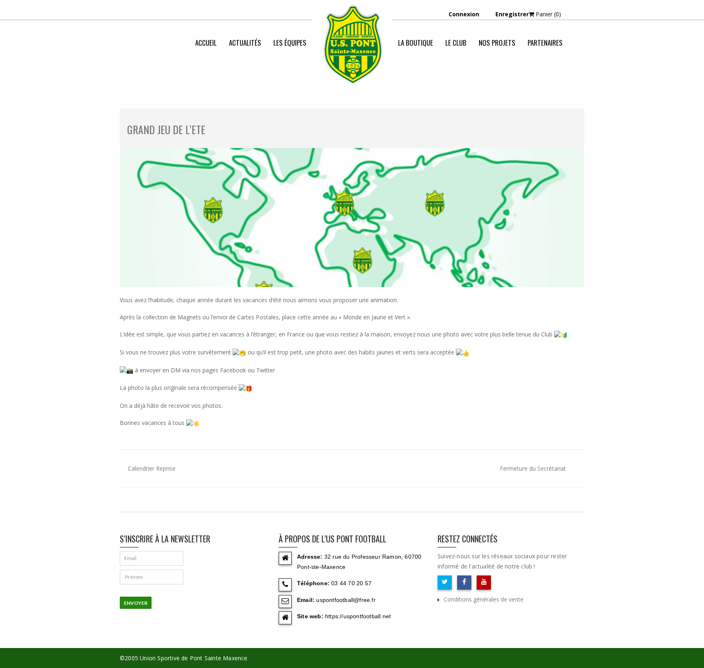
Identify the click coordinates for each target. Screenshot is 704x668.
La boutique (415, 43)
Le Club (455, 43)
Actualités (245, 43)
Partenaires (545, 43)
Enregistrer (512, 14)
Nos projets (497, 43)
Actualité (508, 75)
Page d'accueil (466, 75)
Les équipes (289, 43)
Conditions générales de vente (484, 599)
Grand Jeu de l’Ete (166, 129)
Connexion (464, 14)
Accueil (206, 43)
